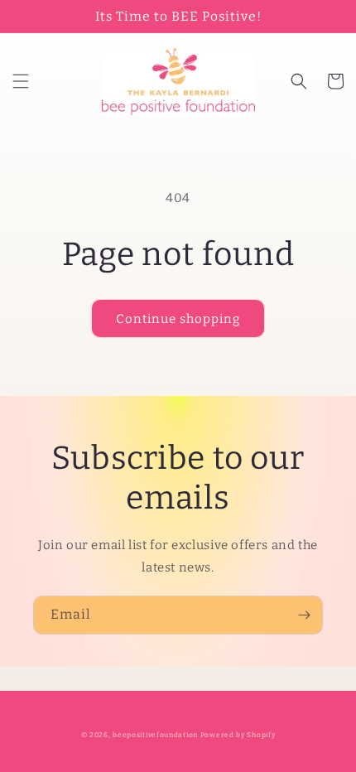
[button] (20, 81)
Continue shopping (178, 318)
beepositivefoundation (155, 735)
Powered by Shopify (238, 735)
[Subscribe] (304, 615)
